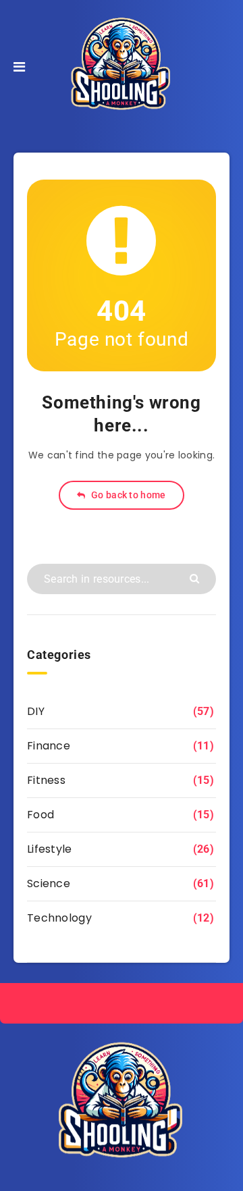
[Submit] (196, 578)
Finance (48, 745)
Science (48, 883)
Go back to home (127, 494)
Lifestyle (49, 849)
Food (40, 814)
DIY (36, 711)
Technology (59, 918)
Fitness (46, 780)
